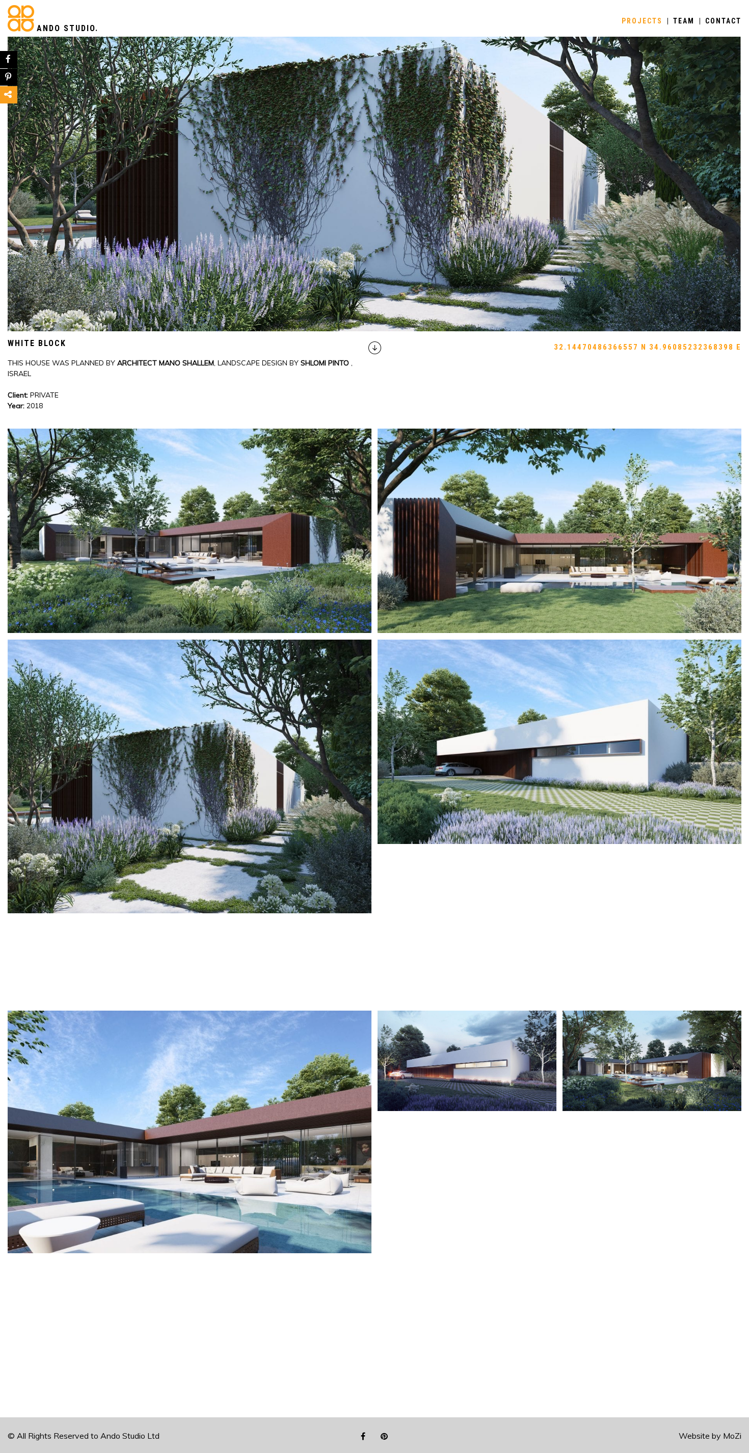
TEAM (683, 21)
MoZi (732, 1436)
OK (439, 66)
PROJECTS (642, 21)
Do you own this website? (339, 66)
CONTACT (723, 21)
